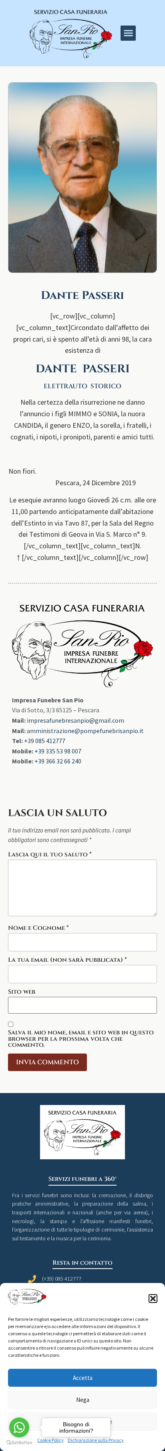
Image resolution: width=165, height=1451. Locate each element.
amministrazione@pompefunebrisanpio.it (85, 731)
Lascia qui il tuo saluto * (50, 855)
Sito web (21, 992)
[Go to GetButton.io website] (19, 1442)
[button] (153, 1299)
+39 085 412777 (44, 741)
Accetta (83, 1378)
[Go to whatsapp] (19, 1427)
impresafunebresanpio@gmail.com (75, 720)
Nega (82, 1400)
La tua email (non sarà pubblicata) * (67, 960)
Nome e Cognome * (38, 928)
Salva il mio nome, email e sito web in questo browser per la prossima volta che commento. (81, 1039)
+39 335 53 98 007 (57, 751)
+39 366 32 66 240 (57, 761)
